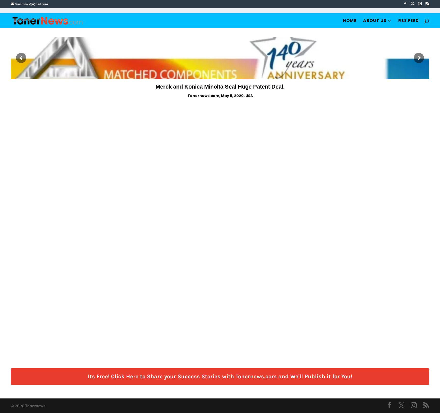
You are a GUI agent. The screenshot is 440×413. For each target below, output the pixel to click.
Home (349, 21)
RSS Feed (408, 21)
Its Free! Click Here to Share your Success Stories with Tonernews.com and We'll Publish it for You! (220, 376)
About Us (375, 21)
